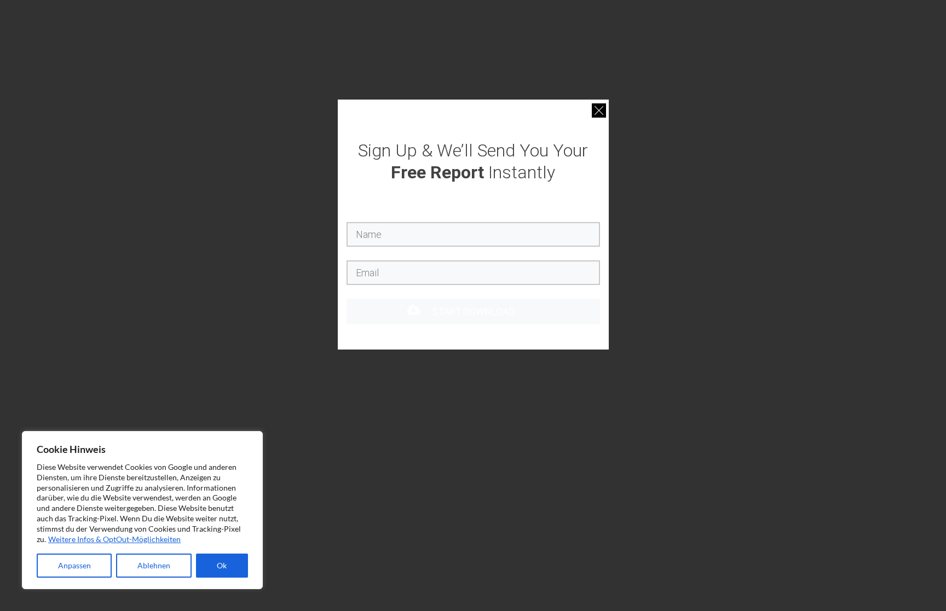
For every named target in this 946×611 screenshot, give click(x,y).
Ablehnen (153, 565)
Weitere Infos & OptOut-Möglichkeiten (114, 539)
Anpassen (74, 565)
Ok (222, 565)
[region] (142, 510)
